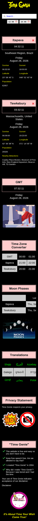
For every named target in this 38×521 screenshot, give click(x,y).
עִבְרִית (33, 372)
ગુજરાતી (19, 372)
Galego (8, 372)
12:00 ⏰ (12, 22)
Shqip (7, 364)
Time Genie (19, 5)
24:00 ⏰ (25, 22)
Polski (33, 380)
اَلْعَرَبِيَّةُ (19, 364)
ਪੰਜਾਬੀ (8, 380)
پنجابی (19, 380)
